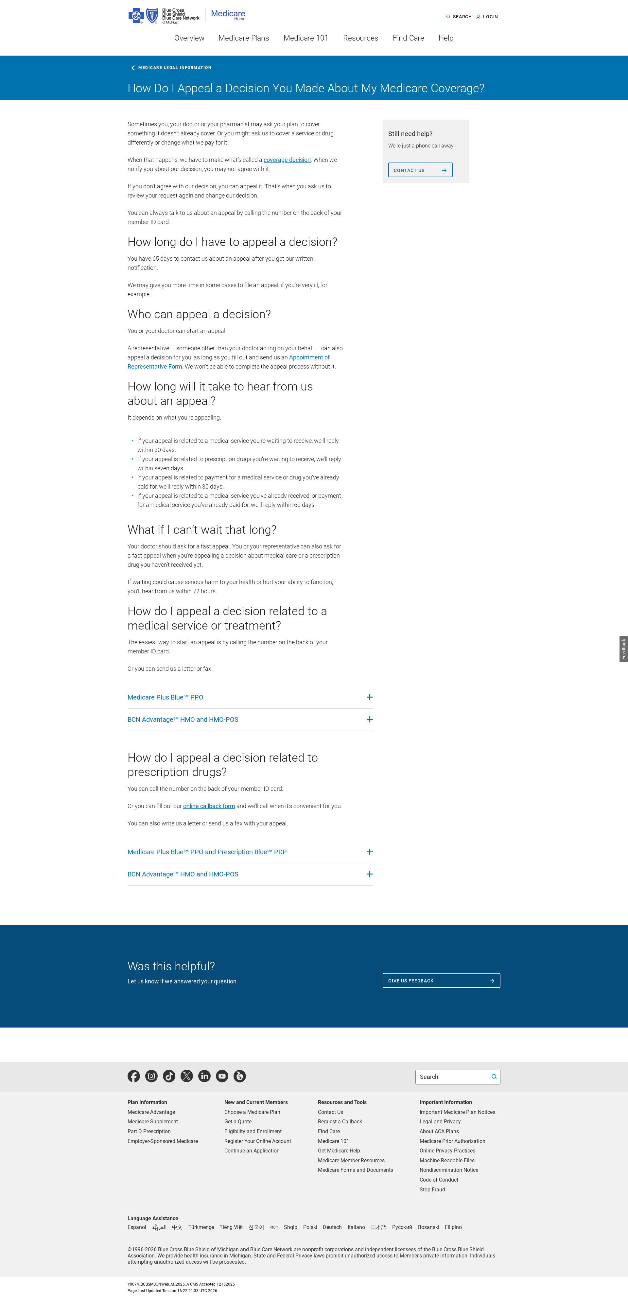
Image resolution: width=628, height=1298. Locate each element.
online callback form (209, 806)
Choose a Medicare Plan (252, 1112)
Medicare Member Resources (351, 1160)
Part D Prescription (149, 1131)
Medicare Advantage (151, 1112)
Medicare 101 (333, 1141)
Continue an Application (252, 1151)
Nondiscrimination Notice (449, 1170)
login (490, 17)
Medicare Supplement (153, 1121)
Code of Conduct (439, 1180)
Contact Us (330, 1112)
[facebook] (134, 1080)
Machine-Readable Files (447, 1160)
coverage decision (287, 159)
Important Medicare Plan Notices (457, 1112)
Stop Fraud (432, 1189)
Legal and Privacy (440, 1121)
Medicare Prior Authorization (452, 1141)
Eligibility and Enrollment (253, 1131)
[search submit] (495, 1077)
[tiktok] (169, 1080)
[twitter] (187, 1080)
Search (430, 1076)
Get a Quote (238, 1121)
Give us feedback (411, 980)
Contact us (409, 170)
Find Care (329, 1131)
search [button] (462, 17)
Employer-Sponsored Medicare (163, 1141)
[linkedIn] (204, 1080)
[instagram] (151, 1080)
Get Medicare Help (339, 1151)
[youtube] (222, 1080)
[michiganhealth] (240, 1080)
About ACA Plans (439, 1131)
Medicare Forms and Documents (355, 1170)
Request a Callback (340, 1121)
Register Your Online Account (257, 1141)
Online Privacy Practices (447, 1151)
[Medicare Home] (230, 12)
